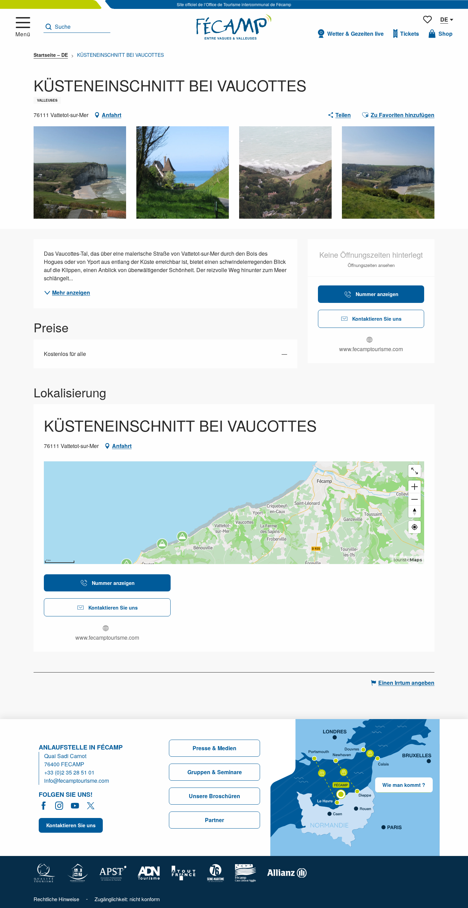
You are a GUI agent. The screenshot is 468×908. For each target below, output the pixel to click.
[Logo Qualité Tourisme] (45, 872)
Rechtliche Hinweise (56, 898)
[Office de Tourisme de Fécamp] (233, 27)
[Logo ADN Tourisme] (148, 872)
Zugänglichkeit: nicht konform (127, 898)
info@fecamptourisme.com (76, 780)
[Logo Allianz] (287, 872)
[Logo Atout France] (183, 872)
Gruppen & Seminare (214, 772)
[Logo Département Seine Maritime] (215, 872)
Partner (214, 820)
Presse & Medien (214, 748)
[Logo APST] (112, 872)
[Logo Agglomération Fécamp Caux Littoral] (245, 872)
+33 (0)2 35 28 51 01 (69, 772)
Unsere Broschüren (214, 796)
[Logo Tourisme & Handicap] (77, 872)
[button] (77, 27)
